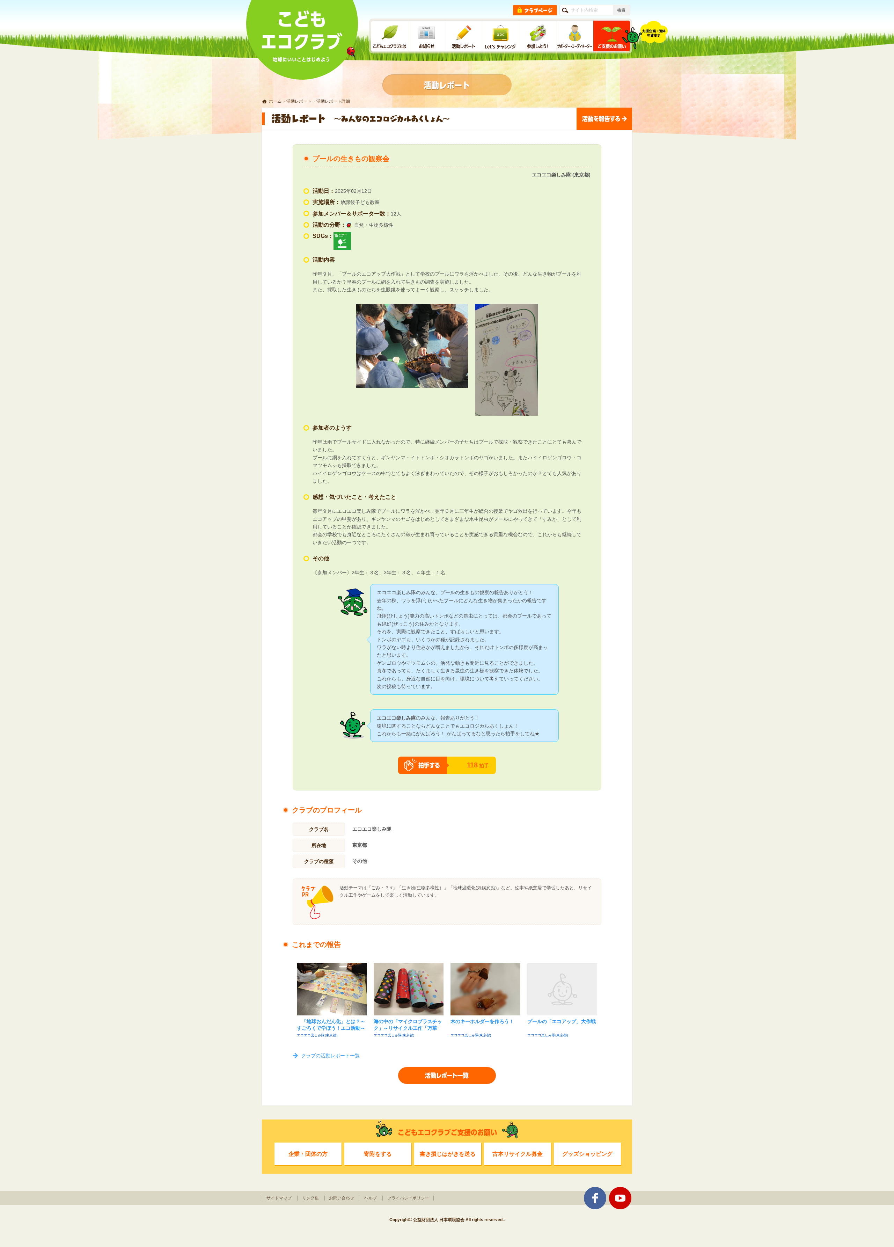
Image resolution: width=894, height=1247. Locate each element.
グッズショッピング (587, 1154)
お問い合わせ (341, 1198)
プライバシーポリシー (408, 1198)
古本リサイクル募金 (517, 1154)
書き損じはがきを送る (448, 1154)
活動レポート (299, 101)
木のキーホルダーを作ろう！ (482, 1021)
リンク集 (310, 1198)
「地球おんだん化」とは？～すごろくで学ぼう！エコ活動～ (331, 1025)
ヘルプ (370, 1198)
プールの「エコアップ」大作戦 (561, 1021)
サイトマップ (279, 1198)
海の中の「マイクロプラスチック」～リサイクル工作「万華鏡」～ (408, 1026)
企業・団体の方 (308, 1154)
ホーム (275, 101)
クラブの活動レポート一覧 (330, 1055)
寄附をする (378, 1154)
